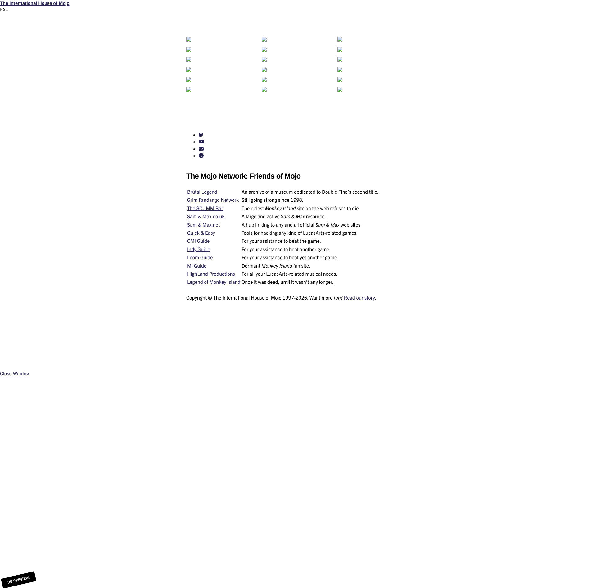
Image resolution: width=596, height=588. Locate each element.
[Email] (201, 149)
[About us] (201, 155)
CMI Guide (198, 241)
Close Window (15, 373)
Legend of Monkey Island (213, 282)
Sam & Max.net (203, 225)
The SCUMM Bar (205, 208)
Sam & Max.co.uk (205, 216)
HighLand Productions (211, 274)
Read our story (359, 298)
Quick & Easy (201, 233)
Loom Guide (200, 257)
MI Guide (196, 266)
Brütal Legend (202, 192)
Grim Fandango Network (213, 200)
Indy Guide (198, 249)
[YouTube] (201, 141)
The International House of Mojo (34, 3)
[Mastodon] (201, 135)
